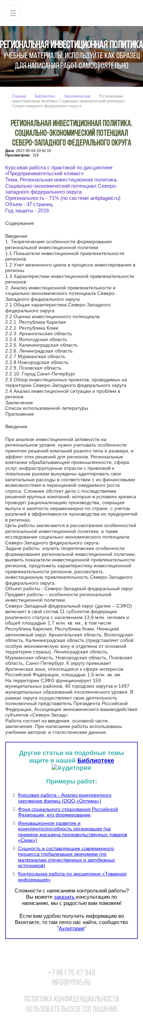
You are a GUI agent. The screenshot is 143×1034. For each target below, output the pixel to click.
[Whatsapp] (64, 1023)
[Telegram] (93, 1023)
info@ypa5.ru (71, 983)
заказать (65, 897)
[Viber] (79, 1023)
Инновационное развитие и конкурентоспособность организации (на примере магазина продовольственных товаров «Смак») (72, 831)
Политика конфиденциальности (71, 999)
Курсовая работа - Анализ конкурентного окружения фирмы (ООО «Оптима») (64, 798)
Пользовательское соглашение (72, 1010)
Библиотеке (95, 760)
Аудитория (71, 928)
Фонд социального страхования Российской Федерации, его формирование (68, 812)
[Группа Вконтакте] (50, 1023)
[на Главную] (71, 13)
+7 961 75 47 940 (71, 973)
